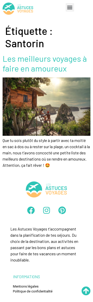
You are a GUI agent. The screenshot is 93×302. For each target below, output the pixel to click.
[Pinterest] (62, 210)
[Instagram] (46, 210)
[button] (70, 7)
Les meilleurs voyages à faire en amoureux (45, 63)
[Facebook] (31, 210)
